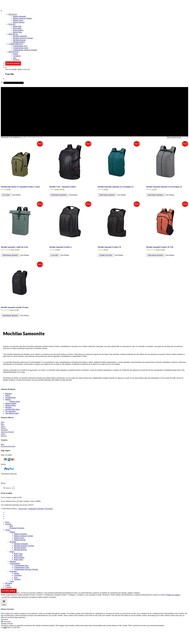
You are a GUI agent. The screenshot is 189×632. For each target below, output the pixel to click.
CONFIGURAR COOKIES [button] (46, 597)
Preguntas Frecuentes (8, 446)
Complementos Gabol (20, 48)
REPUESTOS (14, 52)
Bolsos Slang (17, 32)
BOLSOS (12, 24)
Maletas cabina (15, 401)
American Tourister (7, 432)
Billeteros (8, 393)
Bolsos (7, 395)
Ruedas (15, 54)
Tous (2, 422)
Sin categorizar (10, 411)
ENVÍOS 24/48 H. (13, 63)
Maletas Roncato (18, 22)
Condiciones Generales (36, 509)
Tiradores (16, 60)
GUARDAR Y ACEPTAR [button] (10, 627)
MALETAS (13, 14)
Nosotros (8, 524)
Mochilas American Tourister (23, 38)
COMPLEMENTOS (16, 44)
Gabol (3, 434)
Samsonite (4, 430)
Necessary (7, 621)
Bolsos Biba (17, 28)
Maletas (8, 399)
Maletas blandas (10, 403)
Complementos (10, 397)
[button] (106, 255)
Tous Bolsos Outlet (11, 413)
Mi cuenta (8, 583)
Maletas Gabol (18, 20)
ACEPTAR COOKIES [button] (9, 597)
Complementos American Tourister (25, 50)
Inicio (21, 137)
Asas (14, 58)
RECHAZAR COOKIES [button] (27, 597)
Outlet (12, 581)
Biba (2, 424)
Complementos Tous (20, 46)
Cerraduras (16, 56)
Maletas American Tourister (22, 18)
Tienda (7, 530)
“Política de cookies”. (173, 595)
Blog (2, 444)
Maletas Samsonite (19, 16)
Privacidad (48, 509)
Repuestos (13, 571)
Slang (3, 426)
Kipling (3, 428)
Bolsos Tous (17, 26)
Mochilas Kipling (19, 42)
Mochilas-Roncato (19, 40)
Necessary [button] (4, 619)
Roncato (4, 436)
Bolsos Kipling (18, 30)
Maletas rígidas (10, 405)
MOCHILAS (13, 34)
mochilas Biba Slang (12, 409)
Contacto (8, 587)
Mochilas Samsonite (20, 36)
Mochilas (8, 407)
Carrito (7, 585)
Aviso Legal (22, 509)
